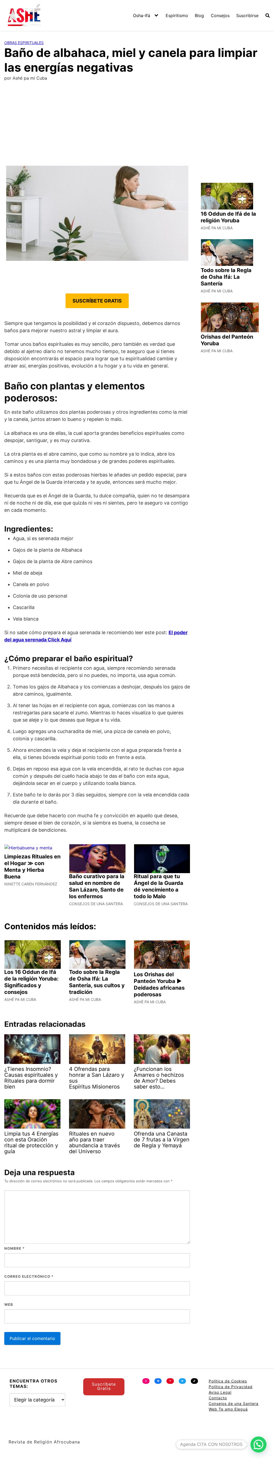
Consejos (220, 15)
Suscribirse (247, 15)
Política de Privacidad (231, 1386)
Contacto (218, 1398)
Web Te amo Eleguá (228, 1409)
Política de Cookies (228, 1381)
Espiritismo (177, 15)
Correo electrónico (29, 1276)
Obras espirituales (24, 42)
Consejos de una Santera (233, 1403)
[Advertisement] (137, 125)
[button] (258, 1444)
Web (8, 1304)
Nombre (14, 1248)
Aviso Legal (220, 1392)
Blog (199, 15)
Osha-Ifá (141, 15)
